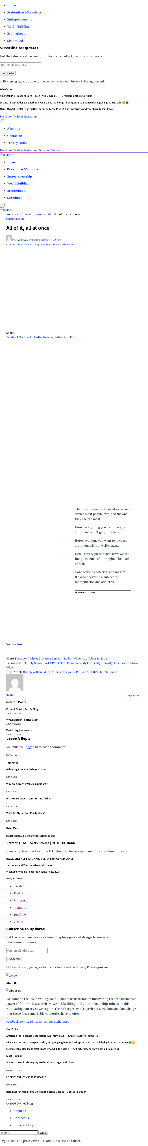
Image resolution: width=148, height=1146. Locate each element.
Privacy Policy (79, 81)
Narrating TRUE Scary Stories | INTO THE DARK (40, 843)
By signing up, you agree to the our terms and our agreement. (53, 81)
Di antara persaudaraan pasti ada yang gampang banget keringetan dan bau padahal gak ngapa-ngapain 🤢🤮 (64, 102)
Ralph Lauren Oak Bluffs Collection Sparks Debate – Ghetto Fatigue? (46, 1091)
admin (18, 240)
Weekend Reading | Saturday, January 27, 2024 (33, 871)
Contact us (15, 136)
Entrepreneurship (19, 19)
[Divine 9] (6, 155)
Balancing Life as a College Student (26, 769)
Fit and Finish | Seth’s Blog (22, 709)
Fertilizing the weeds (19, 730)
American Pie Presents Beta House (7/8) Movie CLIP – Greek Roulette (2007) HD (46, 96)
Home (11, 5)
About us (13, 128)
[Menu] (2, 121)
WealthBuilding (18, 26)
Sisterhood (15, 41)
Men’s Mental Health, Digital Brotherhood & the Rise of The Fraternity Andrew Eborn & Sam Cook (56, 109)
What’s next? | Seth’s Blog (22, 719)
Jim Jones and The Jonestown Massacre (29, 865)
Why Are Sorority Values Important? (27, 784)
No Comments (44, 240)
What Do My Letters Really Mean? (25, 813)
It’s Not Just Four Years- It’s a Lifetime (28, 798)
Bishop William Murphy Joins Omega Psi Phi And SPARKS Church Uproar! (71, 672)
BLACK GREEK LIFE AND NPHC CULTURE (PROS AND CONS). (39, 858)
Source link (14, 644)
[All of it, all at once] (74, 323)
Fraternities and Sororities (21, 836)
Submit (43, 1132)
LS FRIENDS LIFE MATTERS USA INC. (26, 1077)
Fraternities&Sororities (24, 12)
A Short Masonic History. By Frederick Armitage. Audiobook (40, 1062)
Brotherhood (16, 33)
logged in (31, 747)
